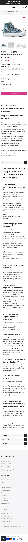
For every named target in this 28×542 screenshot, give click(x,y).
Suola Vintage (13, 155)
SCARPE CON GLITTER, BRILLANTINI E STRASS (12, 524)
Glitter (2, 152)
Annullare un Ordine (6, 490)
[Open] (3, 538)
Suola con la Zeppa (19, 154)
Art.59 (4, 260)
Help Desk (3, 495)
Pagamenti (4, 482)
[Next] (24, 29)
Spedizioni (5, 218)
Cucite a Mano (13, 150)
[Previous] (3, 29)
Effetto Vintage (22, 150)
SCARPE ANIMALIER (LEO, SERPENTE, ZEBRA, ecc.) (13, 526)
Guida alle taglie (5, 79)
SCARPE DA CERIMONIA (6, 518)
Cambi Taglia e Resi (6, 487)
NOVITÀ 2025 (4, 513)
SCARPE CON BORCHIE (6, 521)
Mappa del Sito (5, 503)
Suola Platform (5, 155)
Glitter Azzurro (8, 152)
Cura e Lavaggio (5, 493)
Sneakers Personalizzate (7, 154)
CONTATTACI (16, 427)
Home (2, 11)
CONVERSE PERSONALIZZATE (12, 11)
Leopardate (16, 152)
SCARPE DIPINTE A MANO (7, 516)
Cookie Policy (4, 500)
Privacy (3, 498)
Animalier (6, 150)
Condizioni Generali (6, 479)
